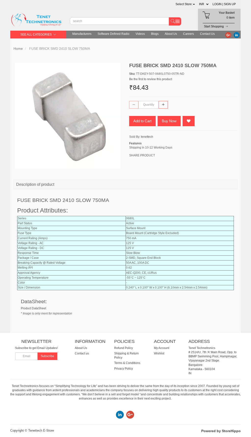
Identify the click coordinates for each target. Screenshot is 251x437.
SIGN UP (230, 4)
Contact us (82, 353)
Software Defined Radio (113, 34)
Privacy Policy (123, 368)
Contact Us (207, 34)
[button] (185, 4)
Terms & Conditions (127, 363)
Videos (140, 34)
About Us (171, 34)
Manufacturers (81, 34)
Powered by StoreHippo (221, 431)
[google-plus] (228, 35)
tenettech (147, 136)
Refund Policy (123, 348)
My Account (161, 348)
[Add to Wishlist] (189, 121)
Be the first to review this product (150, 79)
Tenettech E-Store (41, 430)
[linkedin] (236, 35)
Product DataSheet (33, 308)
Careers (188, 34)
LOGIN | (218, 4)
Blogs (155, 34)
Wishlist (159, 353)
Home (18, 48)
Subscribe (47, 356)
